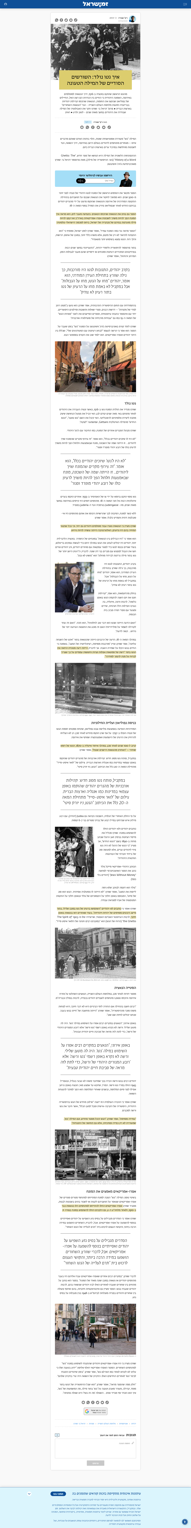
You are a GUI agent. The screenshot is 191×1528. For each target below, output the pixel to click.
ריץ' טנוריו (123, 18)
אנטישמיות (123, 1424)
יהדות (112, 18)
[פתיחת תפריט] (5, 4)
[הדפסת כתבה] (82, 128)
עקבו (87, 122)
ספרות (91, 1424)
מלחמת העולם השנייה (107, 1424)
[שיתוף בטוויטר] (66, 20)
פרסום (96, 1463)
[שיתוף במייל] (71, 20)
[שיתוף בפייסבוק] (61, 20)
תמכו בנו (58, 1494)
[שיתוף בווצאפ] (57, 20)
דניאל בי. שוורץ (79, 1424)
